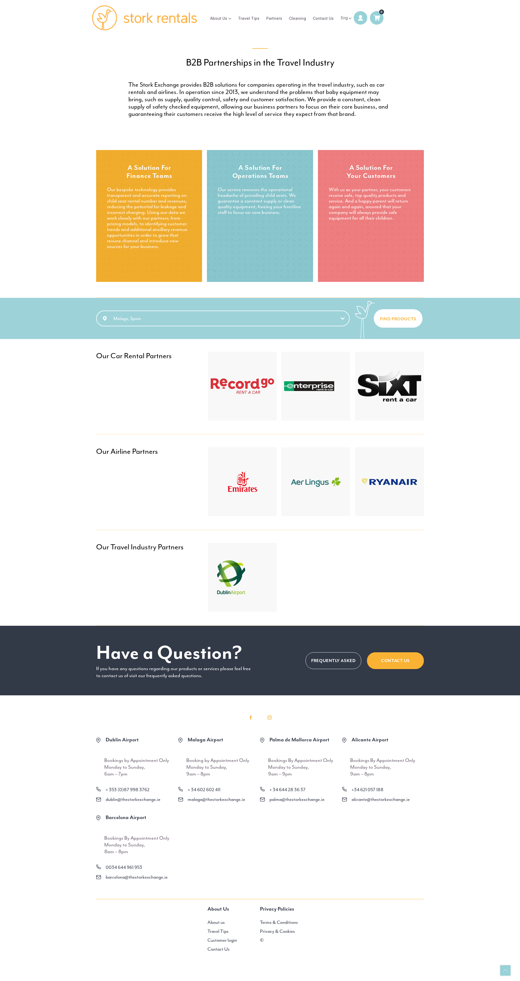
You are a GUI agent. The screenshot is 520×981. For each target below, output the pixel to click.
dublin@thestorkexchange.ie (133, 799)
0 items (377, 18)
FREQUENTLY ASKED (333, 660)
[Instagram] (269, 718)
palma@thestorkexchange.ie (296, 799)
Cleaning (297, 18)
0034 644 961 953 (124, 867)
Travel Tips (248, 18)
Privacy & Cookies (277, 931)
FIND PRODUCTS (398, 319)
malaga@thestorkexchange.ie (216, 799)
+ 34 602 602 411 (204, 789)
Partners (274, 18)
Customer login (222, 940)
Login (360, 18)
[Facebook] (250, 718)
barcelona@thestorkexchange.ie (137, 877)
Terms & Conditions (279, 922)
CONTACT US (395, 660)
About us (216, 922)
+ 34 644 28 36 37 (287, 789)
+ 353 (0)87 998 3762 (128, 789)
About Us (218, 18)
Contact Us (323, 18)
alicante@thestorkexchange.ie (381, 799)
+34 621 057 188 (368, 789)
